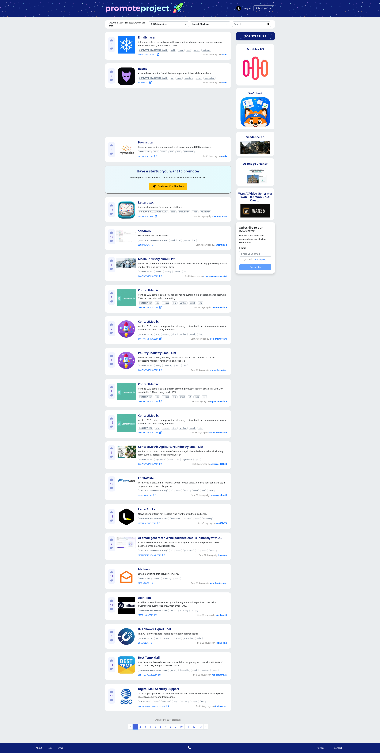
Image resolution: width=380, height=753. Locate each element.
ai (172, 78)
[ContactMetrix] (126, 297)
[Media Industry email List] (125, 262)
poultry (158, 365)
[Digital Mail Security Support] (126, 695)
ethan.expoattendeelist (215, 276)
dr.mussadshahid (218, 495)
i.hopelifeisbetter (218, 370)
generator (188, 550)
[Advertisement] (168, 113)
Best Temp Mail (149, 657)
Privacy (320, 747)
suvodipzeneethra (218, 432)
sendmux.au (220, 245)
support (194, 701)
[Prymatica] (126, 149)
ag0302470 (221, 523)
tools (215, 670)
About (39, 747)
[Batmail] (126, 75)
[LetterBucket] (126, 516)
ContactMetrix (148, 290)
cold (173, 50)
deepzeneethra (219, 307)
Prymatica (145, 142)
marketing (207, 518)
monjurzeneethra (218, 338)
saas (173, 212)
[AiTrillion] (126, 604)
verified (183, 303)
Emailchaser (147, 37)
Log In (247, 8)
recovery (166, 701)
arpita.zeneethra (218, 401)
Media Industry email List (156, 259)
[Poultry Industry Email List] (126, 359)
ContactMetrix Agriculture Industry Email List (170, 447)
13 (200, 726)
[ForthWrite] (125, 479)
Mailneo (144, 569)
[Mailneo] (126, 576)
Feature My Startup (170, 186)
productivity (184, 212)
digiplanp (222, 555)
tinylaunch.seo (219, 216)
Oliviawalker (220, 706)
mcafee (184, 701)
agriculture (160, 459)
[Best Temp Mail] (126, 664)
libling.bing (221, 642)
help (175, 701)
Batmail (143, 69)
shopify (195, 610)
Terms (59, 747)
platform (187, 518)
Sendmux (144, 231)
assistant (189, 78)
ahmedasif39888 (218, 464)
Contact (338, 747)
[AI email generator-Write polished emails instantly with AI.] (125, 542)
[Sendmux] (125, 235)
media (158, 271)
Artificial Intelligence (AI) (153, 240)
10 (181, 726)
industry (168, 271)
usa (202, 701)
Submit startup (263, 8)
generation (188, 151)
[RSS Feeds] (189, 747)
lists (200, 303)
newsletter (205, 212)
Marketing (144, 151)
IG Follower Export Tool (154, 629)
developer (205, 670)
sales (197, 397)
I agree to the (254, 259)
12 (194, 726)
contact (166, 303)
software (206, 50)
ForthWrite (146, 478)
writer (186, 490)
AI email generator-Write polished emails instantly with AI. (180, 538)
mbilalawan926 (219, 674)
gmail (198, 78)
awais (224, 54)
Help (49, 747)
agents (187, 240)
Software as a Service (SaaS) (153, 50)
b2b (171, 151)
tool (203, 490)
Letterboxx (145, 202)
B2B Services (145, 271)
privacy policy (261, 259)
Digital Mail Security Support (158, 689)
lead (178, 151)
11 (187, 726)
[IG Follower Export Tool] (126, 636)
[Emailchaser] (126, 44)
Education (144, 701)
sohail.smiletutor (218, 583)
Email (242, 247)
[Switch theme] (238, 8)
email (181, 50)
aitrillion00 (221, 615)
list (185, 271)
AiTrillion (144, 598)
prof (198, 459)
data (174, 303)
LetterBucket (147, 509)
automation (209, 78)
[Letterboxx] (126, 209)
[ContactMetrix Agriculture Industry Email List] (125, 451)
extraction (188, 638)
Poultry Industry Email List (157, 353)
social (199, 638)
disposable (184, 670)
